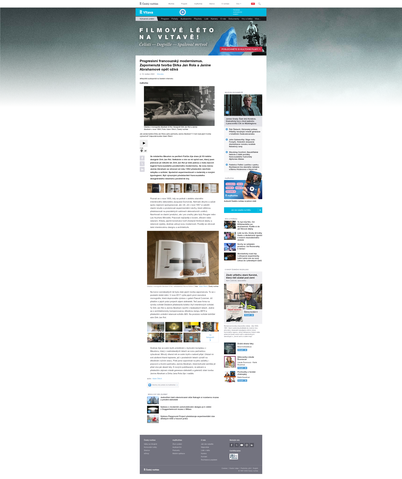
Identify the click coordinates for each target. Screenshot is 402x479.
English (255, 468)
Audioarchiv (237, 12)
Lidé (206, 19)
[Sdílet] (145, 151)
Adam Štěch (171, 129)
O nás (223, 19)
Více (258, 19)
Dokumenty (234, 19)
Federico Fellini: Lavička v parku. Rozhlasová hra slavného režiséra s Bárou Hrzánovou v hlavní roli (244, 167)
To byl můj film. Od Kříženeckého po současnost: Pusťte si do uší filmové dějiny (248, 225)
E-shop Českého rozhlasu (237, 270)
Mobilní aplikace (179, 453)
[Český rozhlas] (149, 4)
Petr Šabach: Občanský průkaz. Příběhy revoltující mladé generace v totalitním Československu (244, 131)
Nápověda (205, 447)
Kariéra (203, 453)
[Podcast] (142, 151)
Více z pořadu (231, 219)
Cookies (224, 468)
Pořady (174, 19)
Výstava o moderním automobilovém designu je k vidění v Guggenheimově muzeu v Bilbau (185, 408)
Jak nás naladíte (207, 444)
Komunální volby (150, 447)
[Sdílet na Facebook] (142, 158)
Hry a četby (230, 184)
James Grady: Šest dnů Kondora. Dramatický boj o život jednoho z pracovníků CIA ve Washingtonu (241, 121)
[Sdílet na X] (142, 163)
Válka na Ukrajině (150, 444)
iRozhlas (171, 4)
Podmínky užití (246, 468)
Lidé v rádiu (205, 450)
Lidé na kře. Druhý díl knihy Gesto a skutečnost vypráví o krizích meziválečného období (249, 236)
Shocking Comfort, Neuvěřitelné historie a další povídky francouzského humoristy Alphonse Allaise (243, 155)
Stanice (212, 4)
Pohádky (229, 188)
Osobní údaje (234, 468)
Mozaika (160, 74)
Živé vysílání (230, 191)
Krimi (239, 184)
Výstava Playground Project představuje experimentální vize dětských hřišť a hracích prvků (187, 417)
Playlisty (198, 19)
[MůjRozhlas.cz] (144, 83)
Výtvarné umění (147, 19)
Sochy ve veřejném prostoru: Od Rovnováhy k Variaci (248, 246)
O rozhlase (225, 4)
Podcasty (176, 450)
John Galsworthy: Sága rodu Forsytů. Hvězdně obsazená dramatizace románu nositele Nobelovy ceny (242, 143)
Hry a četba (247, 19)
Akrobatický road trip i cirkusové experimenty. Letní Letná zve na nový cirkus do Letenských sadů (249, 257)
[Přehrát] (144, 143)
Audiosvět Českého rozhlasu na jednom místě (240, 201)
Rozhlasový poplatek (209, 460)
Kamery (235, 14)
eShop (146, 453)
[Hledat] (259, 4)
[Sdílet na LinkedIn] (142, 169)
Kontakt (204, 457)
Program (184, 4)
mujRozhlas (198, 4)
